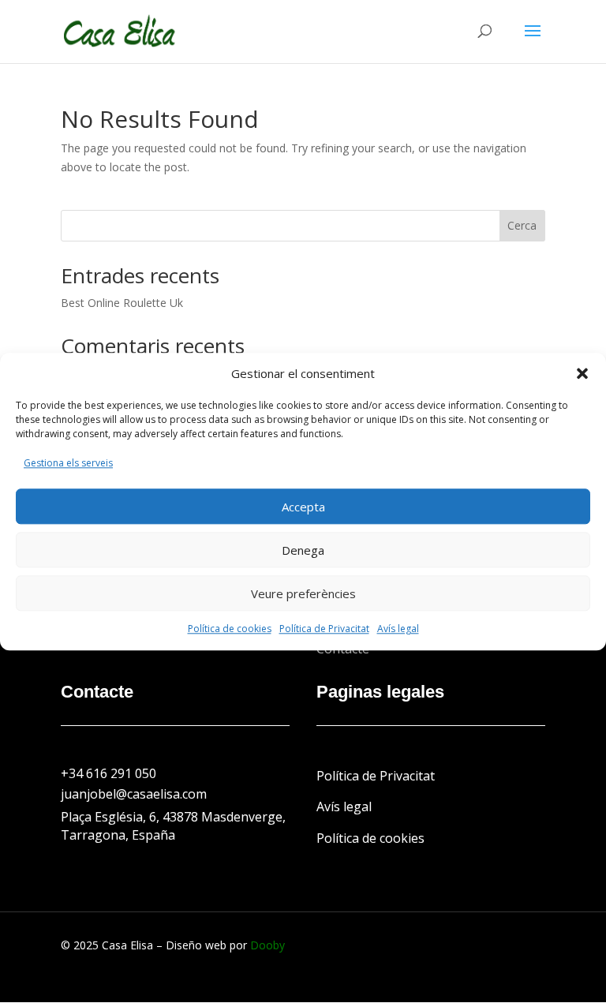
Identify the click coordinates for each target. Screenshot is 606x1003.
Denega (303, 550)
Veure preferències (303, 593)
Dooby (267, 945)
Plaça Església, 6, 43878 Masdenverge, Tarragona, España (173, 826)
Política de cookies (229, 628)
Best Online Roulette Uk (122, 302)
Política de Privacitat (324, 628)
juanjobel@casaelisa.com (134, 794)
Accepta (303, 507)
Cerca (522, 225)
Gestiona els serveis (68, 463)
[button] (582, 374)
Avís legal (398, 628)
